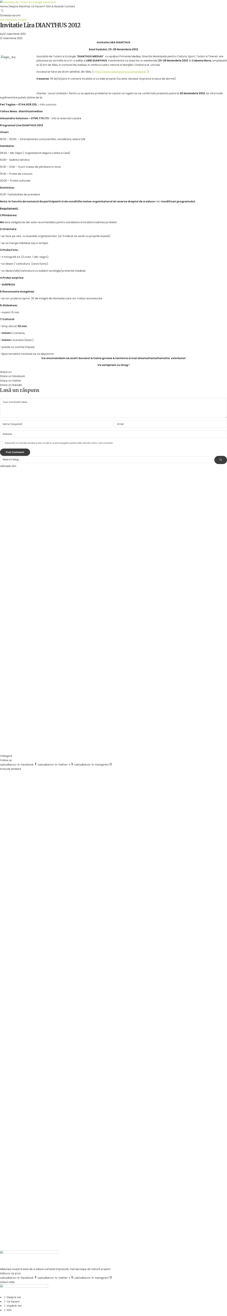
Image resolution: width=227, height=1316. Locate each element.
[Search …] (2, 11)
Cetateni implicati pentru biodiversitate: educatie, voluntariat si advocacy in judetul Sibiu (151, 480)
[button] (10, 15)
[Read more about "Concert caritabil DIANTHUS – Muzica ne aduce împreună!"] (46, 727)
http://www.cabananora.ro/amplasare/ (120, 72)
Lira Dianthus (8, 20)
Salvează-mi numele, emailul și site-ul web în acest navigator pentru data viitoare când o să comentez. (59, 443)
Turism (22, 20)
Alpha (101, 472)
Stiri (14, 900)
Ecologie (6, 900)
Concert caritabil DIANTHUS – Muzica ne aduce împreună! (132, 712)
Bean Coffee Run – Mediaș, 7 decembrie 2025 (123, 534)
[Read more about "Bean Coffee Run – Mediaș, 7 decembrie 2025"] (46, 549)
